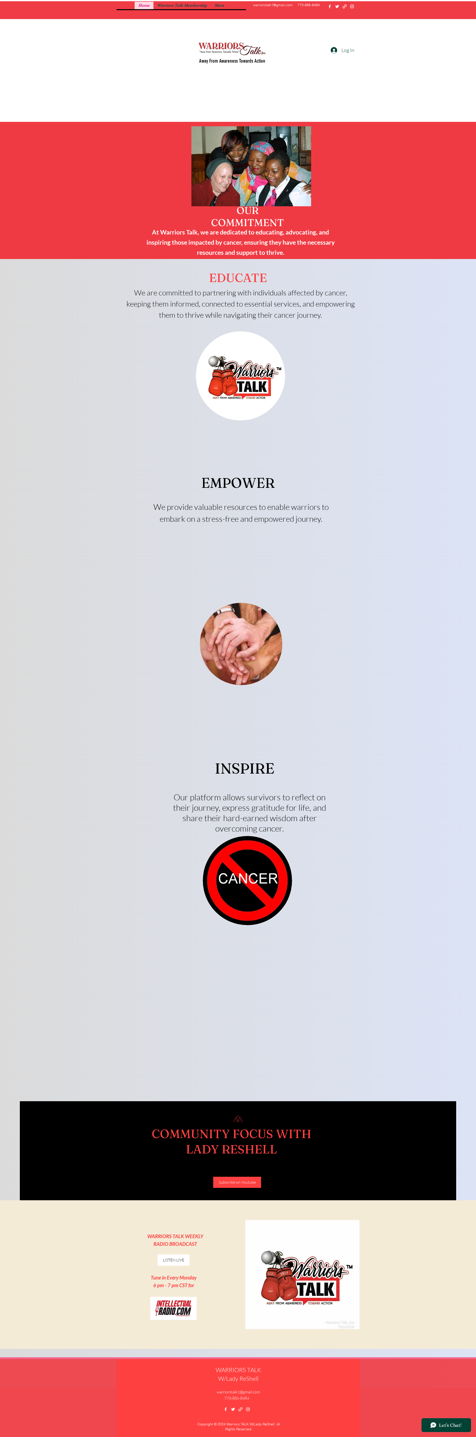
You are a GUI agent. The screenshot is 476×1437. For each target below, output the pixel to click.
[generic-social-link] (344, 6)
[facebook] (329, 6)
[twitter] (337, 6)
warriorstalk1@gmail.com (273, 5)
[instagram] (352, 6)
